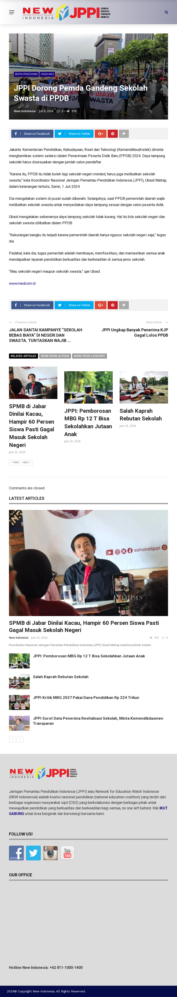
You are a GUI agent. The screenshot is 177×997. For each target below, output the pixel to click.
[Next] (20, 739)
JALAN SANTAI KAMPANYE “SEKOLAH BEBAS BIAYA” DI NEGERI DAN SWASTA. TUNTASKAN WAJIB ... (45, 335)
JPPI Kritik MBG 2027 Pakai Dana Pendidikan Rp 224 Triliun (86, 697)
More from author (55, 356)
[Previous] (12, 739)
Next (26, 462)
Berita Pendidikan (26, 74)
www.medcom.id (22, 283)
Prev (16, 462)
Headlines (47, 74)
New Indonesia (25, 111)
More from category (89, 356)
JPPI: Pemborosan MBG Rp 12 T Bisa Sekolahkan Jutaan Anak (89, 656)
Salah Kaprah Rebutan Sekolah (60, 676)
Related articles (23, 356)
